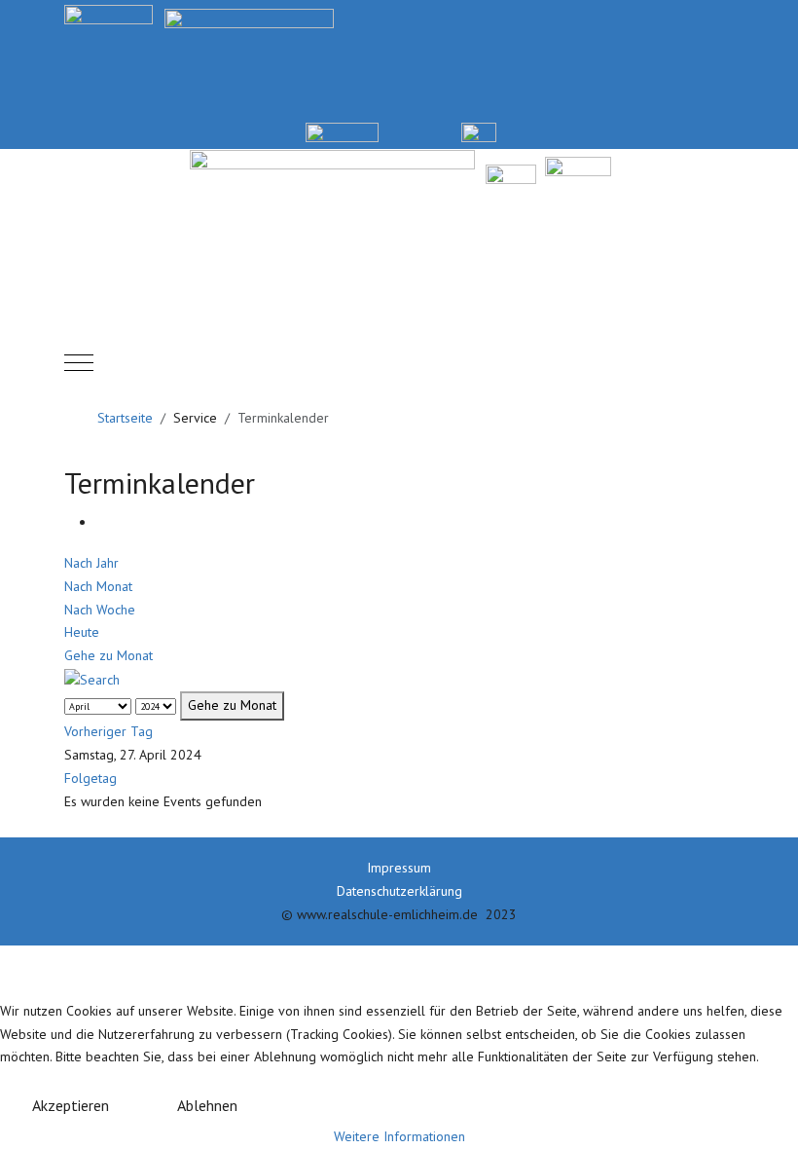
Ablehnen (207, 1105)
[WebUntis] (342, 130)
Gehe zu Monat (108, 655)
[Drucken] (100, 522)
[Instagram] (646, 130)
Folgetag (90, 778)
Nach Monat (98, 586)
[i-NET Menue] (568, 130)
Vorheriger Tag (108, 731)
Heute (81, 632)
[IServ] (478, 130)
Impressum (399, 867)
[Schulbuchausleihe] (725, 130)
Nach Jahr (91, 563)
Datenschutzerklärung (399, 891)
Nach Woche (99, 609)
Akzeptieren (70, 1105)
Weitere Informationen (399, 1136)
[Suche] (92, 678)
